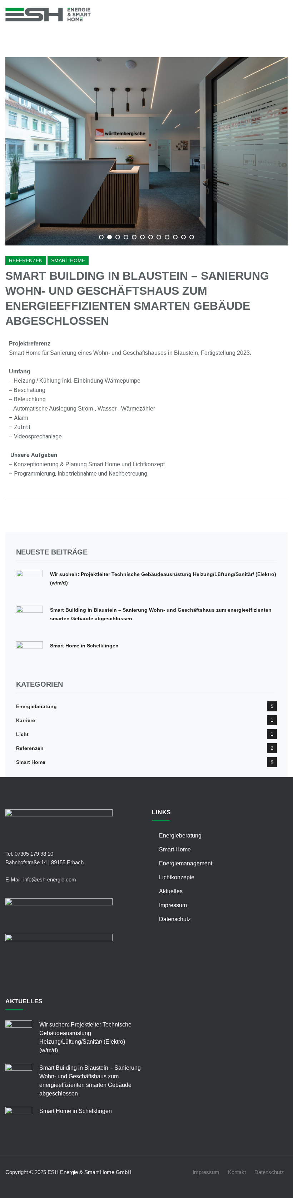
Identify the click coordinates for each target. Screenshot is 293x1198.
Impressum (173, 905)
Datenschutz (175, 919)
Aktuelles (171, 891)
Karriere (25, 720)
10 (175, 237)
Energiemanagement (185, 863)
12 (191, 237)
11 (183, 237)
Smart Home (68, 260)
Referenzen (26, 260)
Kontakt (237, 1172)
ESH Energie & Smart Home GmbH (89, 1172)
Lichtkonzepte (176, 877)
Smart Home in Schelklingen (84, 645)
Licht (22, 734)
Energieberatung (36, 706)
